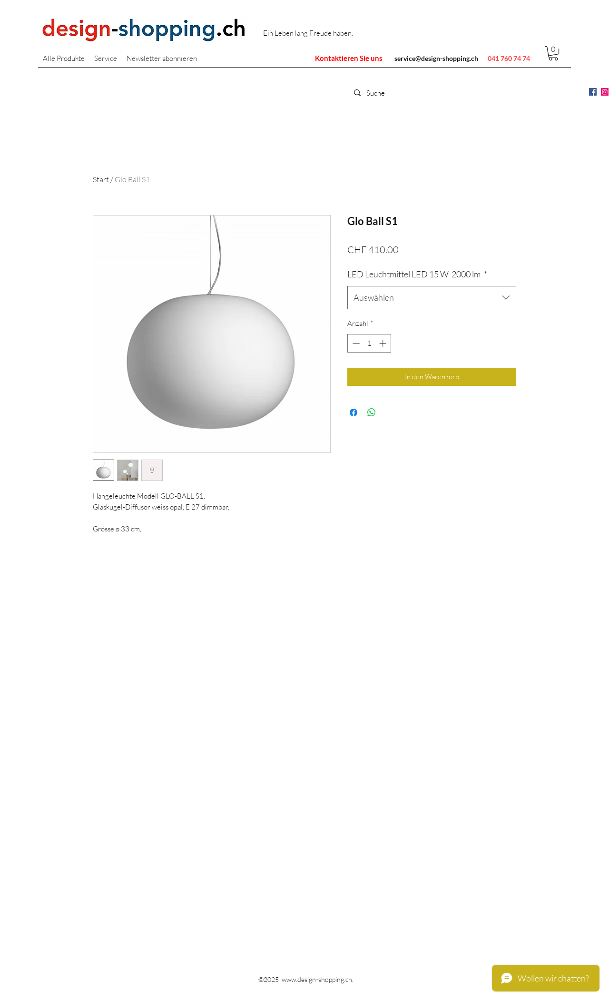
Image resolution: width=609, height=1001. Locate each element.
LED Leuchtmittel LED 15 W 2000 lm (417, 274)
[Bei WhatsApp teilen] (371, 412)
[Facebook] (593, 92)
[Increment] (383, 343)
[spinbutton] (369, 343)
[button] (553, 53)
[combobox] (431, 298)
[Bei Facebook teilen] (353, 412)
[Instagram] (605, 92)
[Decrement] (355, 343)
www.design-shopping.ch (317, 979)
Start (101, 179)
